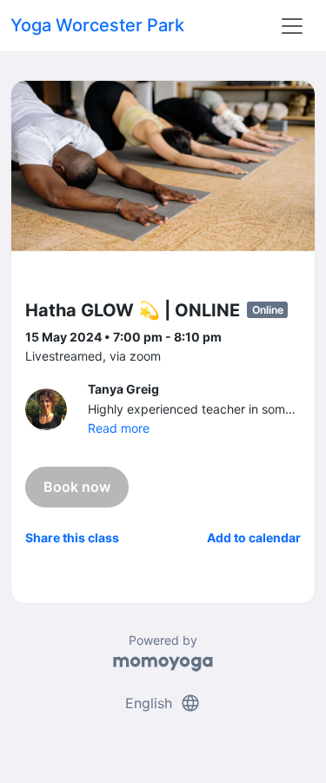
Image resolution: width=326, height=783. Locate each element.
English (163, 703)
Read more (119, 428)
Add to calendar (254, 537)
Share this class (72, 537)
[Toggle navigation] (292, 26)
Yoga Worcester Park (97, 25)
